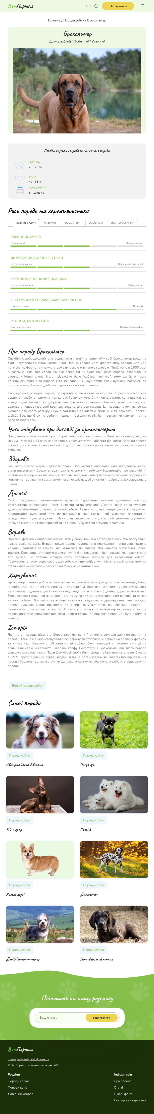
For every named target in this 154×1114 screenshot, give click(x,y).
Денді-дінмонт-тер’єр (23, 959)
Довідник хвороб (20, 1094)
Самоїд (85, 829)
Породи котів (17, 1087)
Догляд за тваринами (130, 1100)
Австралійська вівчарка (24, 765)
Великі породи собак (27, 685)
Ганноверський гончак (96, 959)
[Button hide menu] (142, 6)
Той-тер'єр (14, 829)
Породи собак (18, 1081)
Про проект (122, 1081)
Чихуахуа (87, 765)
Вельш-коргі (15, 894)
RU (88, 6)
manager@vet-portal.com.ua (28, 1059)
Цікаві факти (123, 1094)
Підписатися (118, 6)
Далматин (88, 894)
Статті (118, 1087)
